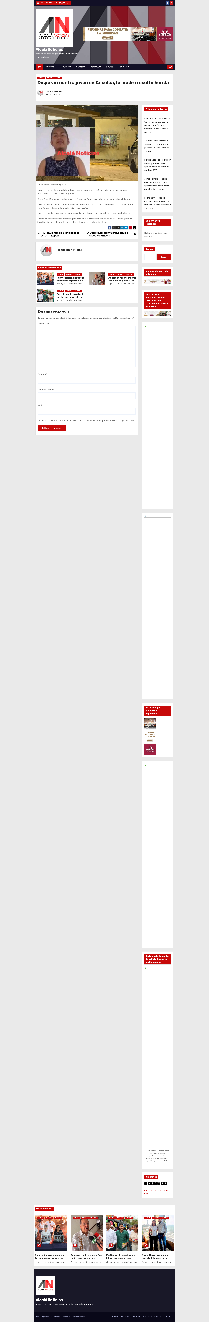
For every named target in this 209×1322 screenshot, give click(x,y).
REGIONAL (78, 274)
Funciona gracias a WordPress (48, 1317)
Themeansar (80, 1317)
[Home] (39, 67)
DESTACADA (96, 67)
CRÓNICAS (80, 67)
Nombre (42, 374)
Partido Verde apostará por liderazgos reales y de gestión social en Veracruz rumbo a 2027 (121, 1259)
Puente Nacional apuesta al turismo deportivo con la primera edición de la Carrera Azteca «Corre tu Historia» (157, 125)
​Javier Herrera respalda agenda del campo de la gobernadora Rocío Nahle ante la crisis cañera (155, 1259)
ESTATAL (60, 274)
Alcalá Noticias (49, 49)
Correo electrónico (48, 389)
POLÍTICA (110, 67)
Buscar (149, 249)
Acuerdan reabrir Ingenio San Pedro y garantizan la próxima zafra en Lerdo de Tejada (86, 1259)
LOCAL (59, 78)
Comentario (44, 323)
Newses (69, 1317)
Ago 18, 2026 (150, 1262)
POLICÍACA (66, 67)
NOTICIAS (50, 67)
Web (40, 405)
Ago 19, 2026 (62, 283)
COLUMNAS (124, 67)
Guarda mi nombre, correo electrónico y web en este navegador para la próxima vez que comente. (87, 420)
